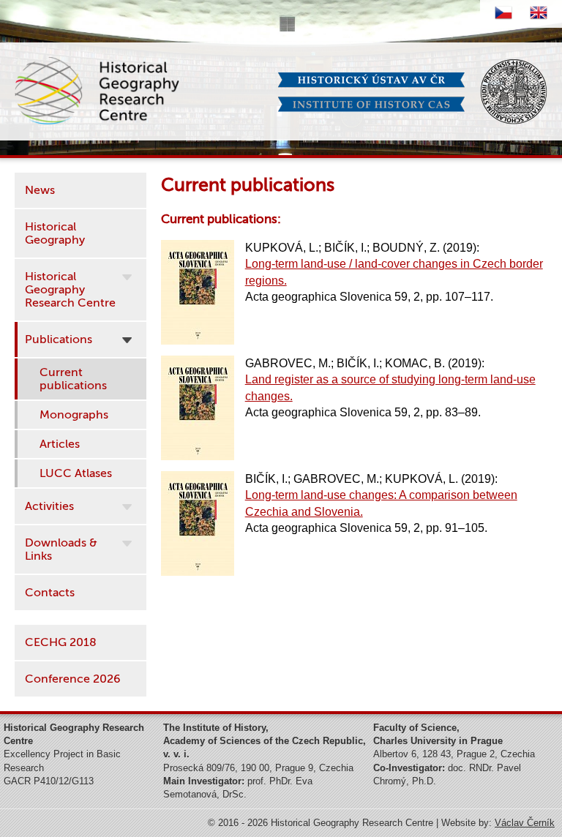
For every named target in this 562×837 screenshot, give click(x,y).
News (40, 190)
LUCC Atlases (76, 473)
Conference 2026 (73, 679)
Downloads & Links (61, 549)
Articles (60, 444)
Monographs (74, 414)
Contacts (50, 592)
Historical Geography (55, 233)
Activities (49, 506)
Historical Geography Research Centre (70, 289)
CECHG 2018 (61, 642)
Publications (58, 339)
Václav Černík (525, 822)
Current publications (73, 379)
